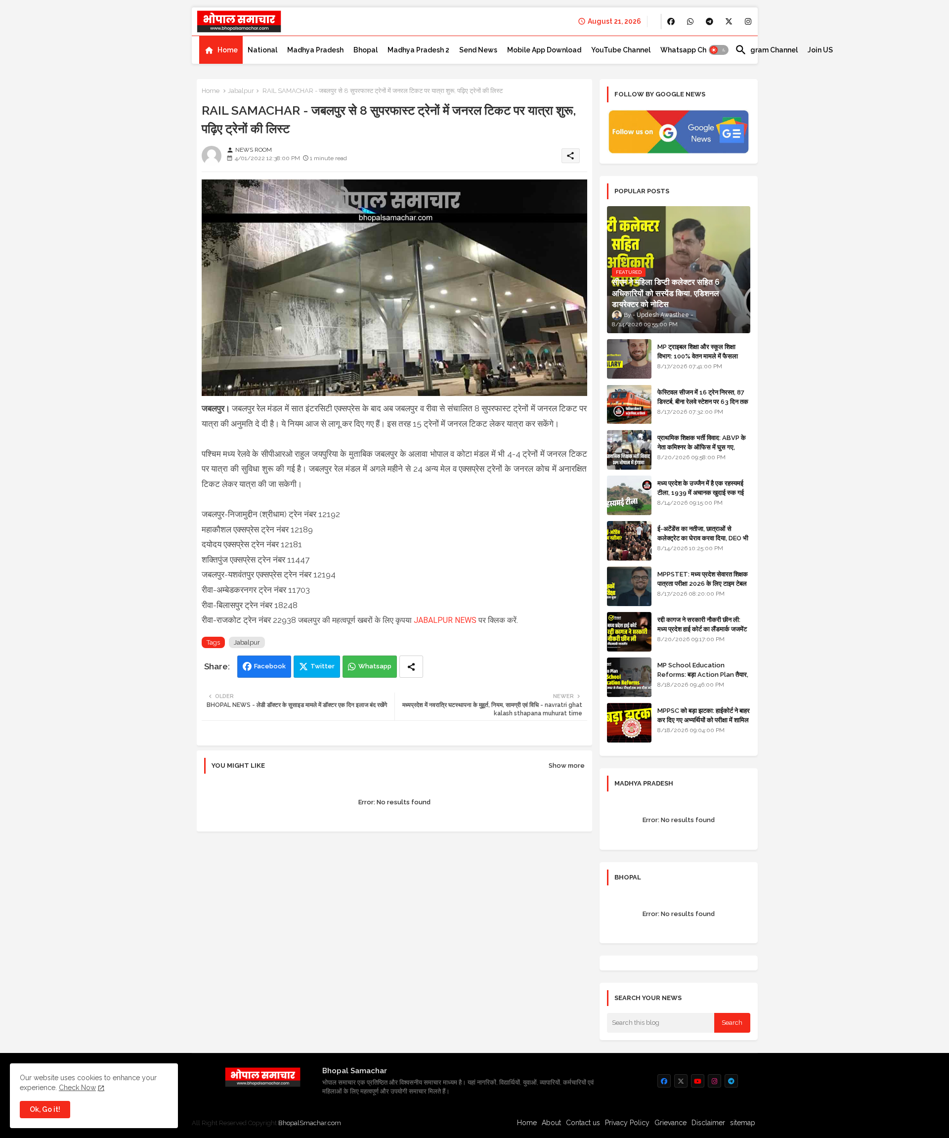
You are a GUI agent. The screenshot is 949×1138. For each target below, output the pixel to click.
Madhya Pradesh (315, 50)
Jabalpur (241, 90)
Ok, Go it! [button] (45, 1109)
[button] (719, 50)
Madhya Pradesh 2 (418, 50)
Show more (567, 765)
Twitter (322, 666)
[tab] (221, 50)
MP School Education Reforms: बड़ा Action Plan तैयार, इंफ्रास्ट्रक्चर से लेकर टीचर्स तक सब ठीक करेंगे (702, 678)
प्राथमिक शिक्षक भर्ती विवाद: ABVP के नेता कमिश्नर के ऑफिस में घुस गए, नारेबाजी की (701, 446)
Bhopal (365, 50)
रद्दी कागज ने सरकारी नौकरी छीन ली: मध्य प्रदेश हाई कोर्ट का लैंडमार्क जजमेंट (702, 624)
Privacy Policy (627, 1123)
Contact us (583, 1123)
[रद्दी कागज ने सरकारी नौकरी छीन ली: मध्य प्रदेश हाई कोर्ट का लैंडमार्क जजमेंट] (629, 632)
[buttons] (671, 21)
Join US (820, 50)
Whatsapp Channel (692, 50)
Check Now (77, 1088)
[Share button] (411, 667)
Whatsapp (374, 666)
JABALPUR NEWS (445, 620)
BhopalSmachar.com (309, 1123)
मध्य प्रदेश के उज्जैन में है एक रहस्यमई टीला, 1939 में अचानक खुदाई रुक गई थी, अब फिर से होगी (700, 492)
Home (227, 50)
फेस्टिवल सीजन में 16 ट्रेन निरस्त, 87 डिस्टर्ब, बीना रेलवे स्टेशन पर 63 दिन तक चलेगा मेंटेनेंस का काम (702, 401)
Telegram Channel (766, 50)
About (551, 1123)
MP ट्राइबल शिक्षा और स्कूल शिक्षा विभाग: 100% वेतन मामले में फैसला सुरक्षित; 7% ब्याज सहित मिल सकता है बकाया (700, 360)
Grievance (670, 1123)
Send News (478, 50)
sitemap (742, 1123)
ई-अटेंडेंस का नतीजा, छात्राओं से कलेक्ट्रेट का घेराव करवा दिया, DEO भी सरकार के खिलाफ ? (702, 537)
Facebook (270, 666)
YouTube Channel (620, 50)
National (262, 50)
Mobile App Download (544, 50)
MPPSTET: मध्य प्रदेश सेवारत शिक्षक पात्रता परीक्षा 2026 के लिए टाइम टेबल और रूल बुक (702, 583)
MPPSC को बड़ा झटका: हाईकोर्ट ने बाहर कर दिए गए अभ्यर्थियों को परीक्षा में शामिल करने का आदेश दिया (703, 719)
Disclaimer (708, 1123)
